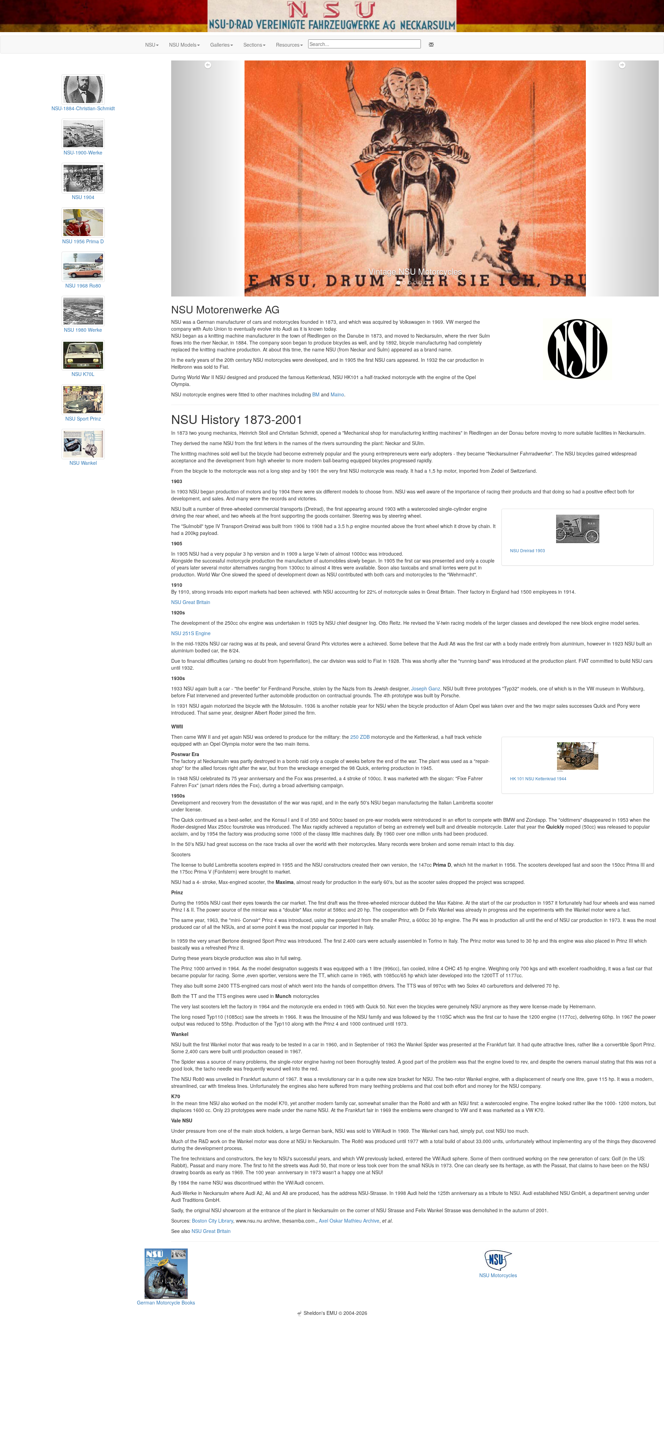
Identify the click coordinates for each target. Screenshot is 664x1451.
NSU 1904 (83, 197)
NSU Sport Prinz (83, 418)
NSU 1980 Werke (83, 329)
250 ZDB (360, 736)
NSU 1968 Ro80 (83, 285)
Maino (337, 394)
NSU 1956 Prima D (83, 241)
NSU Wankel (83, 462)
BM (316, 394)
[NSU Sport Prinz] (83, 398)
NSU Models (182, 44)
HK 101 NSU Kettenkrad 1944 (538, 778)
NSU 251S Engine (191, 633)
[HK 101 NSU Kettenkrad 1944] (577, 757)
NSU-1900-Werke (83, 152)
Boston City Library (212, 1220)
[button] (208, 178)
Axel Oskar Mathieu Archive (349, 1220)
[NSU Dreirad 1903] (577, 529)
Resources (287, 44)
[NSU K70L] (83, 354)
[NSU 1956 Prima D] (83, 221)
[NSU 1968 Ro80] (83, 266)
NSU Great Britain (190, 602)
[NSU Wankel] (83, 443)
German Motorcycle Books (166, 1302)
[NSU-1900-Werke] (83, 133)
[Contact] (430, 44)
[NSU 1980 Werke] (83, 310)
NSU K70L (83, 373)
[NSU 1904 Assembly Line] (83, 177)
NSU (150, 44)
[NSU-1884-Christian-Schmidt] (83, 88)
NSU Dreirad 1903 (527, 550)
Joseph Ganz (425, 688)
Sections (252, 44)
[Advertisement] (332, 1364)
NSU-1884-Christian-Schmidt (83, 108)
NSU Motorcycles (498, 1275)
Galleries (220, 44)
